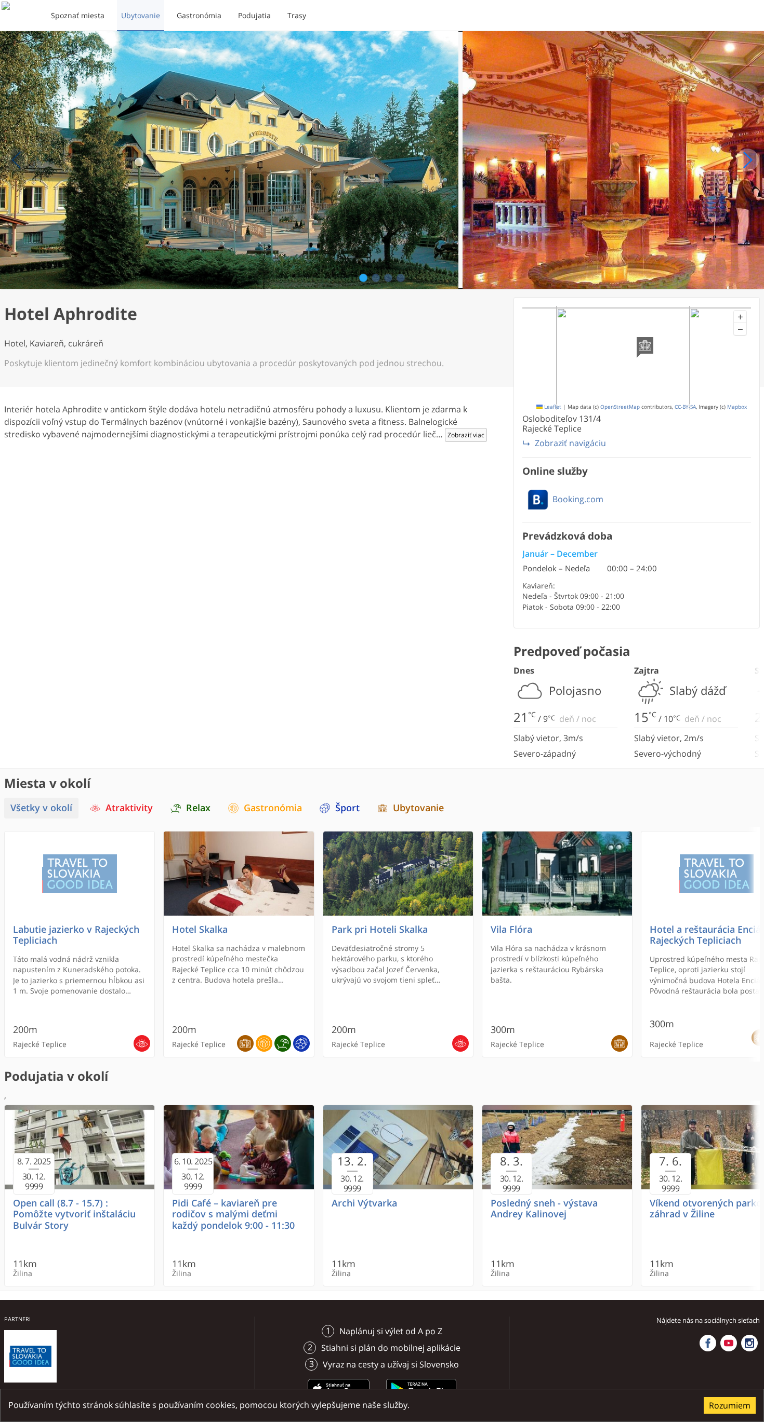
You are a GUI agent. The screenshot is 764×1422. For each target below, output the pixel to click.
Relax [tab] (198, 808)
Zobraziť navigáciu (570, 443)
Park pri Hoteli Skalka (380, 929)
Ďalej (747, 160)
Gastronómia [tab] (273, 808)
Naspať (16, 160)
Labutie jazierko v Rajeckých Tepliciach (76, 935)
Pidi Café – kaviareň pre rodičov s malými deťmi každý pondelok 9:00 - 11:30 (233, 1214)
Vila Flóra (511, 929)
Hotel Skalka (200, 929)
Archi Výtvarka (364, 1203)
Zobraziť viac (465, 435)
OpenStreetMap (620, 407)
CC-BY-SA (685, 407)
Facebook (708, 1343)
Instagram (749, 1343)
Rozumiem (729, 1405)
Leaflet (552, 407)
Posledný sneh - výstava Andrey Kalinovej (544, 1208)
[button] (740, 317)
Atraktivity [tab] (129, 808)
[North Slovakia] (19, 15)
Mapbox (737, 407)
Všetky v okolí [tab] (41, 808)
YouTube (728, 1343)
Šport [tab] (347, 808)
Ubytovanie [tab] (418, 808)
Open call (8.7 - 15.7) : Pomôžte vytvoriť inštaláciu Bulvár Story (74, 1214)
